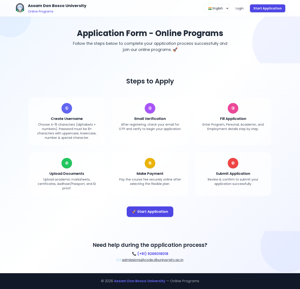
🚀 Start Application (150, 211)
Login (240, 8)
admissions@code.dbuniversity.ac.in (152, 259)
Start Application (267, 8)
